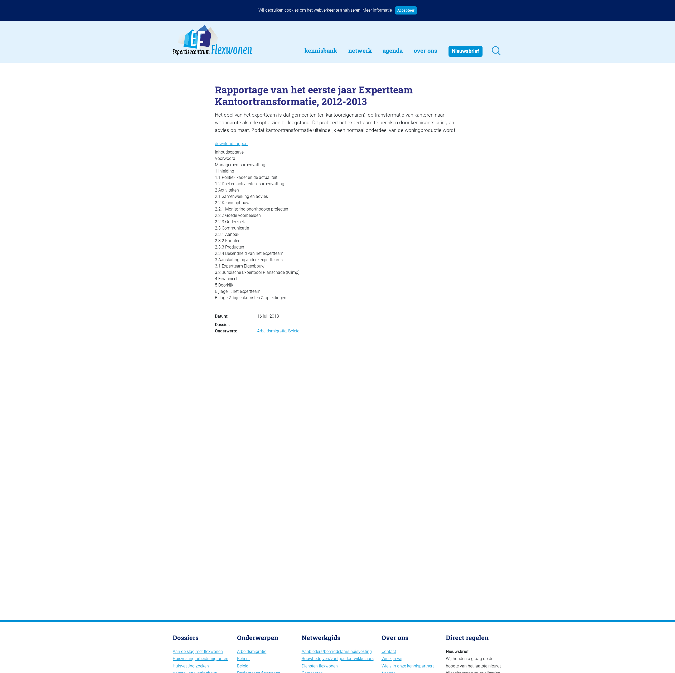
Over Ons (425, 50)
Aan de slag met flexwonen (198, 651)
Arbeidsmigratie (271, 330)
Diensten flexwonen (320, 666)
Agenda (393, 50)
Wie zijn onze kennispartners (408, 666)
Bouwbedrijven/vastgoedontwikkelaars (338, 658)
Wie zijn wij (392, 658)
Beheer (243, 658)
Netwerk (360, 50)
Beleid (294, 330)
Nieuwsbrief (465, 51)
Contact (389, 651)
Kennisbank (321, 50)
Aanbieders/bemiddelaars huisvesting (337, 651)
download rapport (231, 143)
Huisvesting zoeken (191, 666)
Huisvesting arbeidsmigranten (200, 658)
